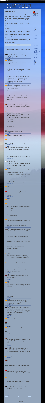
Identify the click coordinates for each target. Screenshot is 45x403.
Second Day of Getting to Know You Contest (36, 54)
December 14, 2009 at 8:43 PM (10, 345)
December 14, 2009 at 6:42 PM (10, 279)
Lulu (7, 160)
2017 (34, 26)
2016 (34, 27)
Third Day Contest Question (36, 52)
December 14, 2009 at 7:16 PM (10, 304)
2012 (34, 31)
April (34, 65)
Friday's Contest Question (37, 51)
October (35, 59)
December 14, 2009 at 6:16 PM (10, 250)
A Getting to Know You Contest (36, 55)
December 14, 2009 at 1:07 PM (10, 101)
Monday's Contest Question (36, 47)
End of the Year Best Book (36, 38)
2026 (34, 18)
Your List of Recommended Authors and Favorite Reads (37, 36)
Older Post (30, 396)
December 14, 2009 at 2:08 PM (10, 136)
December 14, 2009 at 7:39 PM (10, 324)
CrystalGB (8, 138)
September (35, 60)
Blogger (25, 401)
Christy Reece (8, 53)
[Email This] (17, 44)
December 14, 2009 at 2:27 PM (10, 183)
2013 (34, 30)
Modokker (8, 84)
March (35, 66)
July (34, 62)
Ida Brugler (8, 59)
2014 (34, 29)
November (35, 58)
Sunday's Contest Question (36, 48)
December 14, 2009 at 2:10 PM (10, 144)
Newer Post (7, 396)
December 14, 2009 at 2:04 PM (10, 132)
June (34, 63)
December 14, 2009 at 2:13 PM (10, 152)
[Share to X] (18, 44)
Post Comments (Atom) (10, 397)
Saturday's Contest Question (36, 50)
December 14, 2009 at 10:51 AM (10, 57)
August (35, 61)
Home (18, 396)
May (34, 64)
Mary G (7, 103)
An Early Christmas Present (36, 43)
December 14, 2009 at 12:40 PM (10, 82)
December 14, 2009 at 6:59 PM (10, 297)
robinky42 (8, 218)
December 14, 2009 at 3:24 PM (10, 211)
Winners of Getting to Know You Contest (36, 46)
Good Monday (35, 56)
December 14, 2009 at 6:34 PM (10, 272)
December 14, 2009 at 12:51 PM (10, 92)
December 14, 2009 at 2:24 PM (10, 166)
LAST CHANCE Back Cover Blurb (36, 44)
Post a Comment (8, 395)
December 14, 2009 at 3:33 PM (10, 216)
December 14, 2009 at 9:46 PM (10, 357)
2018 (34, 25)
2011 (34, 32)
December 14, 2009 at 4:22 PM (10, 226)
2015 (34, 28)
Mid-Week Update (36, 57)
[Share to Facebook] (19, 44)
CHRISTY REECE (19, 5)
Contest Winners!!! (36, 37)
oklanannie (8, 168)
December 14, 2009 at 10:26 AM (10, 51)
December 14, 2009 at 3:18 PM (10, 196)
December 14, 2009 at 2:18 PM (10, 158)
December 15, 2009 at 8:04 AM (10, 383)
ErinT (7, 146)
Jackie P (8, 228)
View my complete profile (36, 15)
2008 (34, 69)
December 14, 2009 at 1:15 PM (10, 108)
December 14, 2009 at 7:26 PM (10, 315)
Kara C (7, 281)
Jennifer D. (8, 134)
